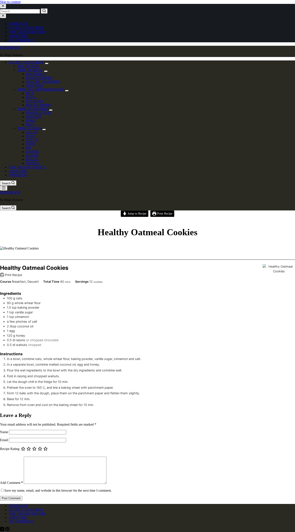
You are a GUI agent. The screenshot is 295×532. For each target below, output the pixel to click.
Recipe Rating (9, 449)
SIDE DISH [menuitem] (34, 85)
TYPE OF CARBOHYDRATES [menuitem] (40, 89)
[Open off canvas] (3, 188)
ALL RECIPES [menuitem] (28, 66)
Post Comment (11, 498)
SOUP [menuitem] (30, 136)
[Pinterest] (7, 530)
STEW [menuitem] (30, 144)
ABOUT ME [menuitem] (18, 36)
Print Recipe (164, 213)
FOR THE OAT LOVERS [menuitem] (27, 32)
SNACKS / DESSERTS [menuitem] (43, 82)
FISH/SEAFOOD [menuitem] (38, 113)
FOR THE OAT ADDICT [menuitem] (27, 167)
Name (4, 432)
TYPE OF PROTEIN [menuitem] (32, 109)
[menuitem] (46, 63)
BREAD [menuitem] (32, 159)
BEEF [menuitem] (30, 124)
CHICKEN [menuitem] (34, 116)
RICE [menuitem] (30, 93)
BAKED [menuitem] (32, 155)
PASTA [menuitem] (31, 97)
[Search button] (44, 11)
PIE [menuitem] (28, 148)
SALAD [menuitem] (32, 132)
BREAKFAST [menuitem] (36, 74)
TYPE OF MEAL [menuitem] (29, 70)
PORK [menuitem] (30, 120)
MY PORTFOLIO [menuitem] (21, 40)
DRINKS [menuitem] (32, 163)
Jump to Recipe (136, 213)
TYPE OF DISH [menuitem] (29, 128)
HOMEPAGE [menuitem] (18, 23)
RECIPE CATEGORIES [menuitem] (26, 28)
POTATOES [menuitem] (34, 101)
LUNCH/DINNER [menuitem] (39, 78)
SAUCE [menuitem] (32, 140)
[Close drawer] (3, 16)
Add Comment (11, 483)
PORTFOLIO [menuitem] (18, 175)
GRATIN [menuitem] (32, 151)
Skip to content (10, 2)
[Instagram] (2, 530)
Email (4, 440)
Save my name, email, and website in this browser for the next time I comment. (58, 490)
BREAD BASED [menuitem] (38, 105)
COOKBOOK (10, 47)
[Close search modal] (3, 6)
